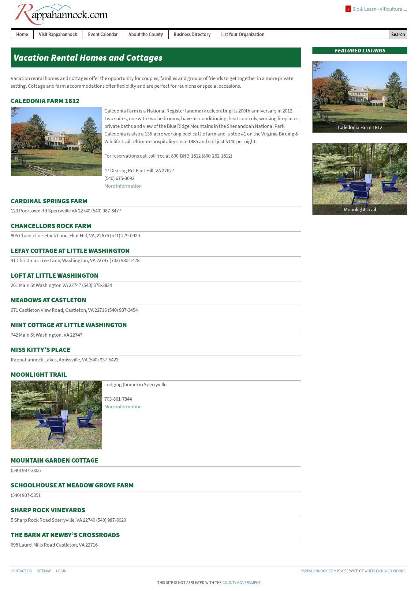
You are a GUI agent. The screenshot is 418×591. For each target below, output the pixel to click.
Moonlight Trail (360, 209)
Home (22, 34)
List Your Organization (242, 34)
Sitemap (44, 571)
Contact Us (21, 571)
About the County (146, 34)
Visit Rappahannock (58, 34)
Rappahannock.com (318, 571)
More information (123, 185)
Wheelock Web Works (384, 571)
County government (241, 582)
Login (61, 571)
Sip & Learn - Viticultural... (380, 9)
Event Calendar (103, 34)
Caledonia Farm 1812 (360, 127)
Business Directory (192, 34)
